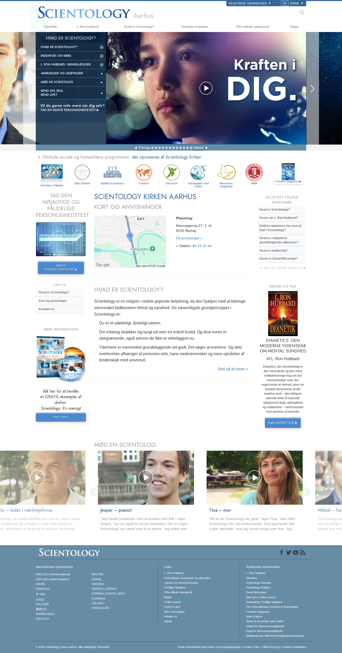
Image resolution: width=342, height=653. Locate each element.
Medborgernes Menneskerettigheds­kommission (275, 635)
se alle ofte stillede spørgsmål (282, 268)
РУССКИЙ (42, 604)
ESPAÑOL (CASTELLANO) (108, 593)
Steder (168, 621)
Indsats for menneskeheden (181, 582)
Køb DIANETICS (282, 423)
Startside (50, 27)
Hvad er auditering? (273, 250)
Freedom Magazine (288, 183)
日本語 (40, 599)
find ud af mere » (233, 369)
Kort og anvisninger (53, 301)
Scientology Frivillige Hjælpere (264, 601)
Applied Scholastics (112, 183)
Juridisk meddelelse (294, 646)
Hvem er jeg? (172, 606)
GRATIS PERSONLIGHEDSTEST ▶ (61, 267)
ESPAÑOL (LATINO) (104, 588)
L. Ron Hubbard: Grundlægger (66, 64)
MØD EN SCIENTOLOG (125, 444)
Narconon (172, 183)
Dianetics (251, 577)
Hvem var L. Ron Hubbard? (278, 218)
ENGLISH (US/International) (53, 574)
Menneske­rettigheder (226, 184)
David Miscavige (256, 592)
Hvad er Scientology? (139, 27)
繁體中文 (41, 609)
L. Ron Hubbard (88, 27)
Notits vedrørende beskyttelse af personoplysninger (209, 646)
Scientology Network (258, 582)
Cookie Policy (252, 646)
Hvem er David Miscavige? (278, 258)
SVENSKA (98, 583)
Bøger (294, 27)
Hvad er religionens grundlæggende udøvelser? (278, 240)
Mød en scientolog (57, 82)
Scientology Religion (258, 587)
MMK (254, 183)
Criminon (143, 183)
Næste (198, 148)
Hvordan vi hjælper (194, 27)
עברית (40, 594)
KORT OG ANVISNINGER (127, 206)
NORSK (96, 579)
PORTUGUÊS (100, 607)
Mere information (174, 611)
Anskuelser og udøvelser (62, 73)
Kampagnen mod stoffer (198, 184)
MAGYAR (97, 574)
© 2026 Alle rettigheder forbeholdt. (73, 646)
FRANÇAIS (43, 588)
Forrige (144, 148)
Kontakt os (46, 309)
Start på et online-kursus (261, 597)
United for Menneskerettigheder (265, 626)
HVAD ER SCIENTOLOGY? (128, 289)
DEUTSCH (42, 618)
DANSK (40, 583)
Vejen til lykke (82, 183)
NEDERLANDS (45, 613)
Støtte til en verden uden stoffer (265, 621)
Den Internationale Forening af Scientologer (272, 606)
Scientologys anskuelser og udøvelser (187, 577)
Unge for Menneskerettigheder (264, 630)
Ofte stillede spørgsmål (252, 27)
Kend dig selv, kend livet (52, 93)
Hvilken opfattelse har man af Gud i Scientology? (280, 228)
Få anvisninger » (189, 238)
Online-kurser (172, 601)
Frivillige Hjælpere (175, 587)
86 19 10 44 (202, 246)
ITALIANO (98, 603)
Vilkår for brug (271, 646)
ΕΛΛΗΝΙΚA (98, 598)
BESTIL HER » (61, 417)
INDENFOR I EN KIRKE (56, 56)
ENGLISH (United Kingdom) (53, 579)
